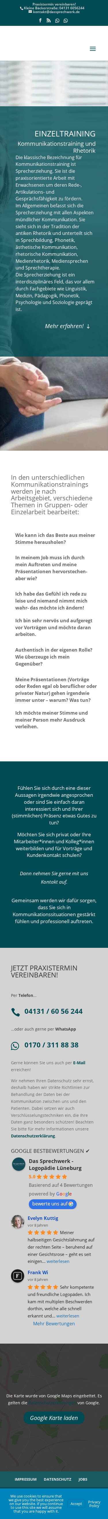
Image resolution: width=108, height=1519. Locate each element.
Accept (76, 1503)
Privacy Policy (94, 1503)
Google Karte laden (54, 1418)
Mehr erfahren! (64, 326)
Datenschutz (57, 1479)
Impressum (26, 1479)
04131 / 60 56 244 (53, 1011)
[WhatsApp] (57, 22)
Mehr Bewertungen (54, 1323)
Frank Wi (38, 1272)
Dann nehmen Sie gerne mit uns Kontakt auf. (54, 877)
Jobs (83, 1479)
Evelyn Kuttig (43, 1218)
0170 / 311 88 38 (51, 1044)
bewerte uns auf (49, 1203)
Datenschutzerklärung (33, 1136)
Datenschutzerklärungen (52, 1402)
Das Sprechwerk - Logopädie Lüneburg (55, 1164)
